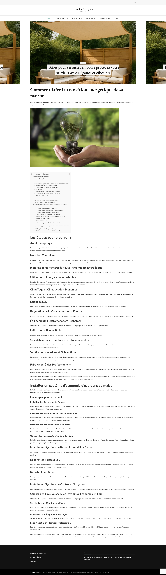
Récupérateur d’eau (62, 18)
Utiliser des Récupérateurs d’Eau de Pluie (49, 214)
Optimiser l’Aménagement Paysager (47, 229)
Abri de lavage (90, 18)
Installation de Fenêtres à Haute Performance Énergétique (52, 183)
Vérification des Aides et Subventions (47, 200)
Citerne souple (77, 18)
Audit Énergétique (41, 179)
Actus (83, 63)
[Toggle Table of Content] (67, 174)
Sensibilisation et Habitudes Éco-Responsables (50, 198)
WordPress (105, 572)
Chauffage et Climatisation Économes (47, 187)
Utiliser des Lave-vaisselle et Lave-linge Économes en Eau (52, 225)
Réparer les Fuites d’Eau (43, 218)
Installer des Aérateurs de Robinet (47, 208)
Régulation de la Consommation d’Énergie (48, 191)
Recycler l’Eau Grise (41, 221)
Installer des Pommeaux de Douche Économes (50, 210)
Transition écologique (83, 9)
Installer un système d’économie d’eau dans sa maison (50, 205)
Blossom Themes (87, 572)
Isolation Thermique (41, 181)
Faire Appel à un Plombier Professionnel (49, 231)
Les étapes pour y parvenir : (41, 177)
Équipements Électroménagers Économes (48, 194)
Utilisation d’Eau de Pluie (43, 196)
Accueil (49, 18)
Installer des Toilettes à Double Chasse (48, 212)
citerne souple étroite (100, 440)
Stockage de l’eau (105, 18)
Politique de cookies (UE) (38, 553)
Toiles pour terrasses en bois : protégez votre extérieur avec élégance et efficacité (83, 70)
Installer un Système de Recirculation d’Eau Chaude (50, 216)
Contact (33, 561)
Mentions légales (35, 557)
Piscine (117, 18)
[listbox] (83, 52)
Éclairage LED (39, 189)
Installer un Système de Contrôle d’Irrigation (48, 223)
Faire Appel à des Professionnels (46, 202)
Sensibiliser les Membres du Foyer (47, 227)
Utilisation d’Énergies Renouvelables (46, 185)
